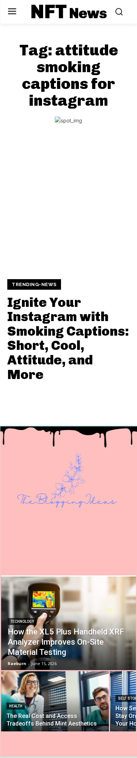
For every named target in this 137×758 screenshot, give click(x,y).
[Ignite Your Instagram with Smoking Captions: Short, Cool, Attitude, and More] (68, 207)
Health (15, 706)
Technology (22, 622)
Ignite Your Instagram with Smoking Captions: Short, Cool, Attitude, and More (68, 338)
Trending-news (34, 284)
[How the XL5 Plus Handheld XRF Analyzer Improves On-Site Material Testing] (68, 622)
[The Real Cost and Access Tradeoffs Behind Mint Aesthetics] (55, 701)
